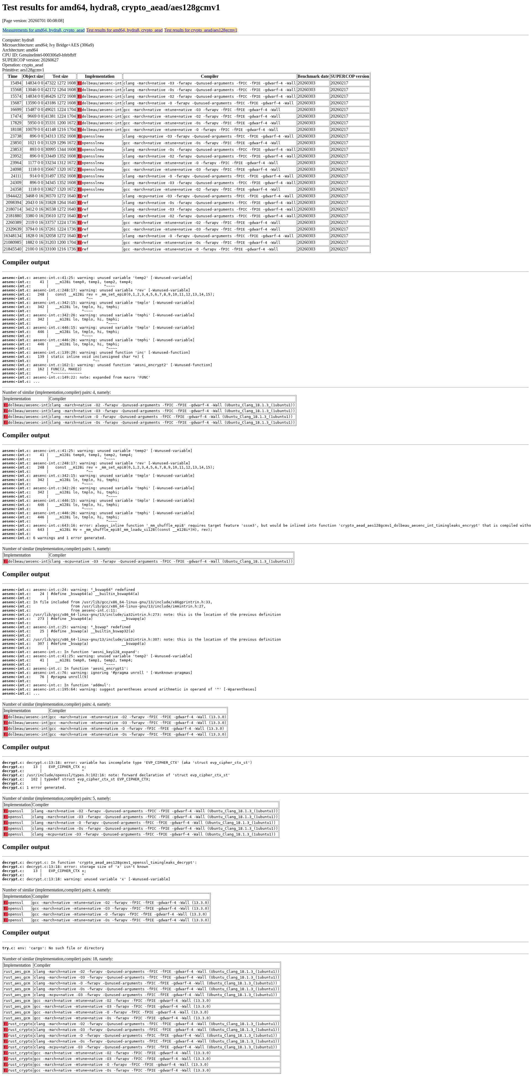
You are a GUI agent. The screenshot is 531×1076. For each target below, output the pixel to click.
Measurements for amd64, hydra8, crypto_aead (43, 30)
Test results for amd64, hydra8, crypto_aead (124, 30)
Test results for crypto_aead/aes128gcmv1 (200, 30)
